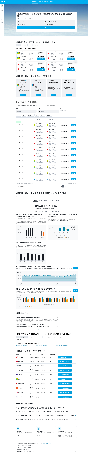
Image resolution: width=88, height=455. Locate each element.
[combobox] (19, 18)
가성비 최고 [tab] (24, 45)
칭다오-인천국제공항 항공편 (21, 345)
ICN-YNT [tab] (40, 200)
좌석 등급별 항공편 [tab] (63, 337)
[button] (2, 2)
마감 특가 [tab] (36, 45)
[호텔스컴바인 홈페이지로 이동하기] (8, 2)
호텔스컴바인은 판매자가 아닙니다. (24, 447)
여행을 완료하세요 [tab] (46, 337)
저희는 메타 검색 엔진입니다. (23, 449)
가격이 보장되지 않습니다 (47, 443)
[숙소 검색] (2, 8)
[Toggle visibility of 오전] (19, 306)
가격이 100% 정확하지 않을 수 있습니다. (25, 451)
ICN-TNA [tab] (57, 200)
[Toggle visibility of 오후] (27, 306)
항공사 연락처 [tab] (19, 339)
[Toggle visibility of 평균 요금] (67, 237)
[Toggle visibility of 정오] (23, 306)
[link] (23, 95)
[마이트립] (2, 16)
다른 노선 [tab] (39, 337)
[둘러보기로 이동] (2, 13)
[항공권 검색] (2, 5)
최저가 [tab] (18, 45)
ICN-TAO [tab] (35, 200)
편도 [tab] (41, 45)
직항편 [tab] (30, 45)
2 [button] (65, 186)
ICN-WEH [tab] (46, 200)
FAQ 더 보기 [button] (37, 329)
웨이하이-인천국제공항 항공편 (62, 345)
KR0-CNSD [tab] (35, 211)
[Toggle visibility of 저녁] (30, 306)
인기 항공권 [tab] (55, 337)
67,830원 (67, 13)
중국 (18, 36)
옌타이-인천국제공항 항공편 (41, 345)
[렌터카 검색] (2, 10)
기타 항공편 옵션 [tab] (31, 337)
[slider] (77, 112)
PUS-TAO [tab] (51, 200)
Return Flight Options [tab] (21, 337)
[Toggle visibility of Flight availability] (60, 237)
